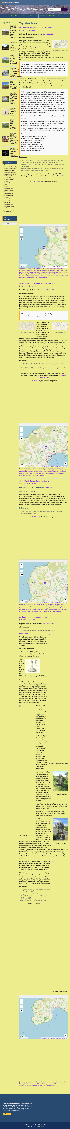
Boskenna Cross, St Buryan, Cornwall (34, 617)
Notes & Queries (54, 16)
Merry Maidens (42, 1084)
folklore (64, 272)
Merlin (21, 276)
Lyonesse (61, 274)
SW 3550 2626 (48, 34)
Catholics (57, 270)
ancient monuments (48, 1082)
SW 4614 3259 (49, 290)
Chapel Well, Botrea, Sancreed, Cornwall (35, 481)
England (50, 272)
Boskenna (57, 1082)
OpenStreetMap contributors (60, 266)
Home (5, 16)
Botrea (28, 606)
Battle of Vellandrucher (43, 270)
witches (32, 277)
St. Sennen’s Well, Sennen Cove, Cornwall (36, 28)
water (56, 276)
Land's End (48, 274)
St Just (29, 611)
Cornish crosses (28, 1084)
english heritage (57, 272)
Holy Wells (39, 268)
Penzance (41, 473)
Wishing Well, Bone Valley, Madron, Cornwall (37, 283)
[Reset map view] (21, 239)
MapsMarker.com (46, 266)
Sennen (47, 276)
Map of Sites (33, 16)
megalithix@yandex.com (11, 2)
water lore (61, 276)
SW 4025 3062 (50, 487)
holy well (29, 274)
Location (23, 16)
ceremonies (64, 270)
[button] (43, 247)
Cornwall (23, 268)
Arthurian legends (31, 270)
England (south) (31, 268)
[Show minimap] (65, 264)
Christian (21, 272)
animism (47, 268)
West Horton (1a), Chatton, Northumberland (9, 197)
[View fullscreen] (21, 235)
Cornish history (29, 272)
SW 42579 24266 (49, 624)
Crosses (29, 1082)
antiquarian (53, 268)
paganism (35, 276)
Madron (21, 473)
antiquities (60, 268)
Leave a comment (42, 277)
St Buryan (56, 1084)
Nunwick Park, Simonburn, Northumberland (8, 202)
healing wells (22, 274)
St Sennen (52, 276)
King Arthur (41, 274)
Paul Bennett (36, 181)
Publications (43, 16)
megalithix (33, 30)
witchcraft (27, 277)
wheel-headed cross (37, 1085)
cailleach (52, 270)
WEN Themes (41, 1127)
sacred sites (41, 276)
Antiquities (14, 16)
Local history (55, 274)
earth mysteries (43, 272)
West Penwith (45, 611)
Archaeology (22, 270)
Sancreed (24, 611)
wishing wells (27, 475)
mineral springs (27, 276)
